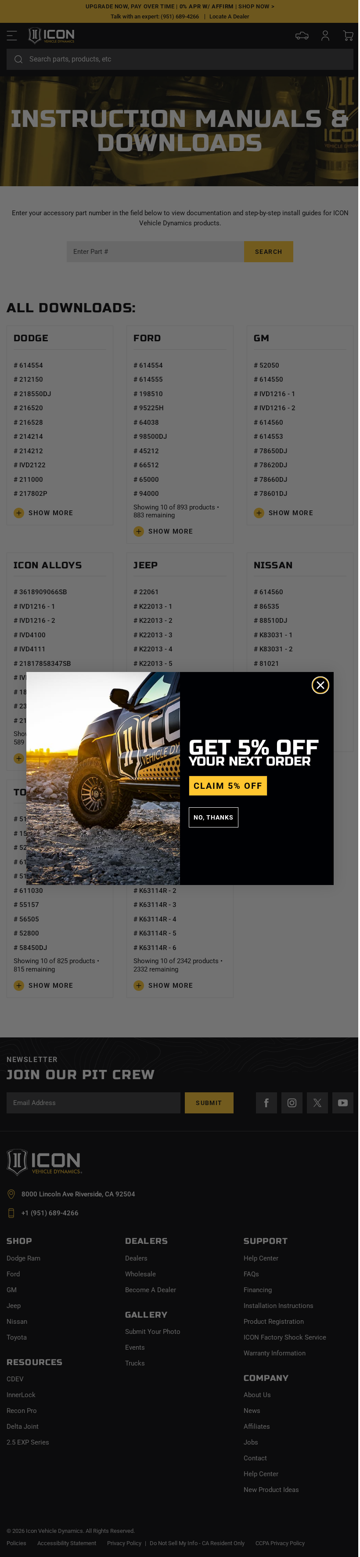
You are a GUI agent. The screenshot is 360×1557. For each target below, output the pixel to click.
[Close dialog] (320, 685)
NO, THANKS (214, 817)
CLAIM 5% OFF (228, 785)
